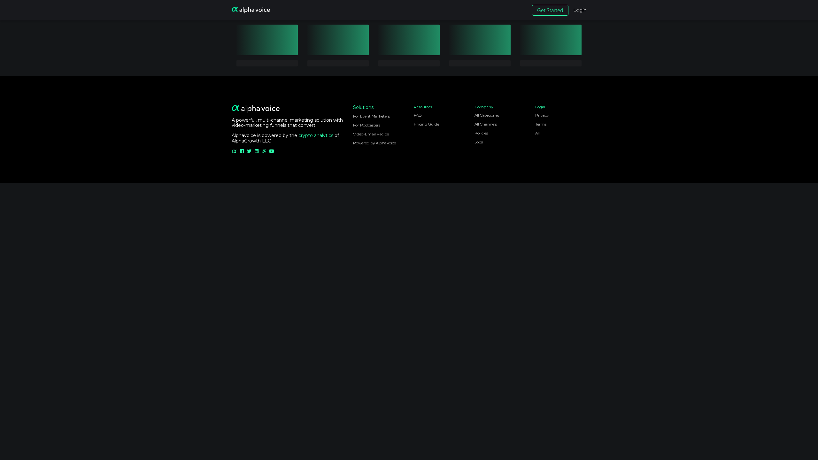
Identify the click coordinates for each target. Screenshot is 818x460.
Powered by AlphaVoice (374, 143)
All (537, 133)
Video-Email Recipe (371, 134)
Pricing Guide (426, 124)
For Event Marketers (371, 116)
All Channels (486, 124)
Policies (481, 133)
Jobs (479, 142)
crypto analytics (315, 135)
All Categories (487, 115)
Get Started (550, 10)
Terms (540, 124)
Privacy (542, 115)
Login (579, 10)
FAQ (417, 115)
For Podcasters (366, 125)
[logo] (251, 10)
